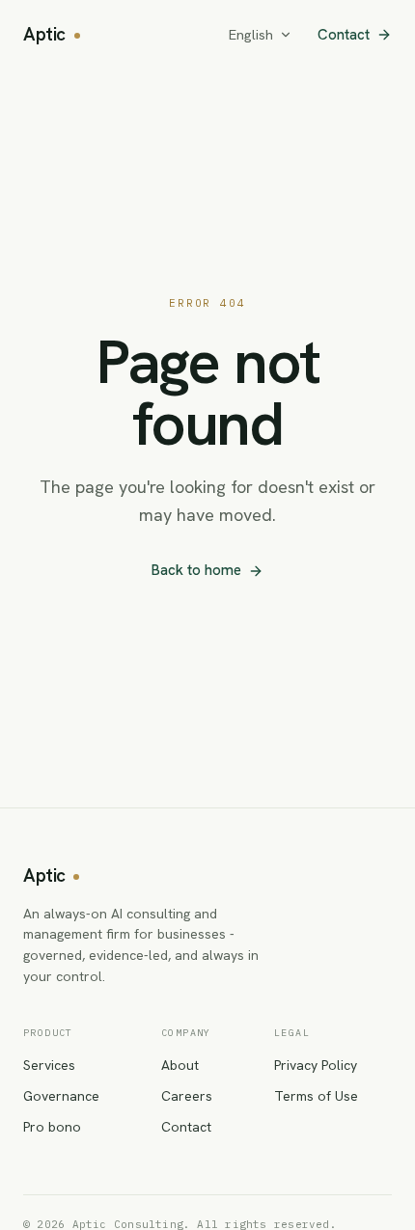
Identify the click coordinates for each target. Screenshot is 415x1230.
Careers (186, 1096)
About (180, 1065)
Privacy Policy (315, 1065)
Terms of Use (316, 1096)
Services (49, 1065)
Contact (344, 34)
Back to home (196, 570)
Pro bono (52, 1126)
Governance (61, 1096)
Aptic (44, 34)
